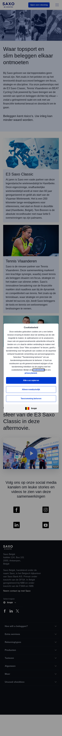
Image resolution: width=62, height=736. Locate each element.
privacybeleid (30, 373)
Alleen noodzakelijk (31, 389)
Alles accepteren (31, 380)
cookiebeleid (39, 370)
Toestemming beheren (31, 398)
